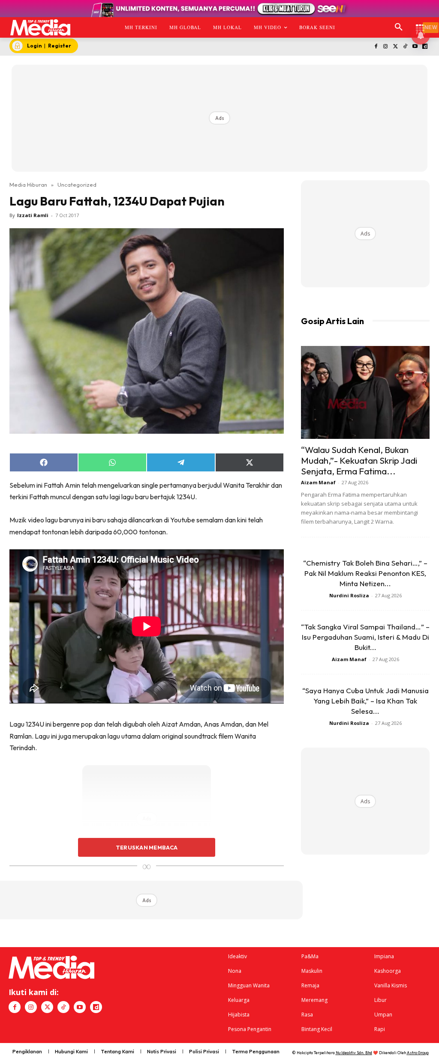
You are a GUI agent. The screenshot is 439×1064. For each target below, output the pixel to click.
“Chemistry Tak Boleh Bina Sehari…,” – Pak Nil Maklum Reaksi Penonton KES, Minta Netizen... (365, 573)
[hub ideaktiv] (420, 23)
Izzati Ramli (32, 215)
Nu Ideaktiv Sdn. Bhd (354, 1052)
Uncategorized (76, 184)
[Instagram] (386, 47)
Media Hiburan (28, 184)
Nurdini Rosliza (349, 595)
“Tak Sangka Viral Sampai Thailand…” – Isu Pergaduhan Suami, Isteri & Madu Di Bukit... (365, 637)
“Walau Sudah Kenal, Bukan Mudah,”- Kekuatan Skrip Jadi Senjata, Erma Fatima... (359, 460)
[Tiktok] (405, 47)
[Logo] (40, 27)
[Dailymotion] (425, 47)
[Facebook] (376, 47)
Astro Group (418, 1052)
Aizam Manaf (318, 482)
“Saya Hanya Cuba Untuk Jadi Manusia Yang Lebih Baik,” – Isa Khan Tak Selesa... (365, 700)
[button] (398, 27)
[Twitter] (395, 47)
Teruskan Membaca (146, 847)
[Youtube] (415, 47)
